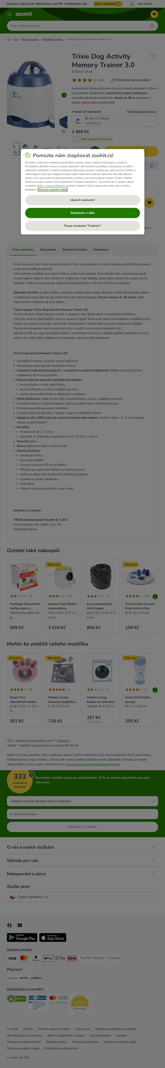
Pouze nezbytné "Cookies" (82, 226)
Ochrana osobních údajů (52, 189)
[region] (82, 192)
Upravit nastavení (82, 200)
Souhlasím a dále (82, 213)
